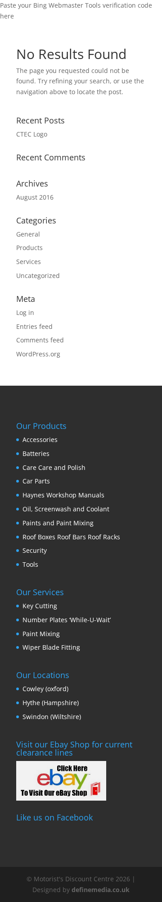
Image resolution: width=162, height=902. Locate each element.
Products (29, 247)
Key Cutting (39, 605)
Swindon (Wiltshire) (51, 716)
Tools (30, 564)
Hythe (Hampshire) (50, 702)
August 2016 (35, 197)
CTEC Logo (31, 134)
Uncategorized (38, 275)
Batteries (36, 453)
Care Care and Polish (54, 467)
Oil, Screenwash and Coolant (65, 509)
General (28, 234)
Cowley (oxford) (45, 688)
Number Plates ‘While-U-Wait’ (66, 619)
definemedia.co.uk (101, 889)
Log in (25, 312)
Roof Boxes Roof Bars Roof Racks (71, 537)
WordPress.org (38, 354)
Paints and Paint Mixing (58, 523)
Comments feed (40, 340)
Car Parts (36, 481)
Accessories (40, 439)
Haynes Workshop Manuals (63, 495)
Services (28, 261)
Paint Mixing (41, 633)
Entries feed (34, 326)
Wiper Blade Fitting (51, 647)
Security (34, 550)
